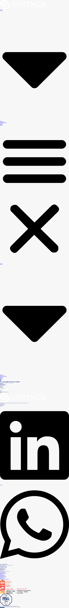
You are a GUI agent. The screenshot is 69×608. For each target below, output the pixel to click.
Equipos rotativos (2, 375)
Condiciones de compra (3, 572)
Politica (1, 391)
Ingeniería (1, 263)
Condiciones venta (2, 575)
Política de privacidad (2, 573)
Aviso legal (1, 574)
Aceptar (1, 607)
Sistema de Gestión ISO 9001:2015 (4, 579)
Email (1, 387)
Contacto (1, 125)
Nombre (1, 385)
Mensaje (1, 390)
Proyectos (1, 377)
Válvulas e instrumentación (3, 122)
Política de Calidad (2, 578)
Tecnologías (1, 123)
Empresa (1, 386)
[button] (34, 194)
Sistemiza (1, 124)
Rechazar (3, 607)
